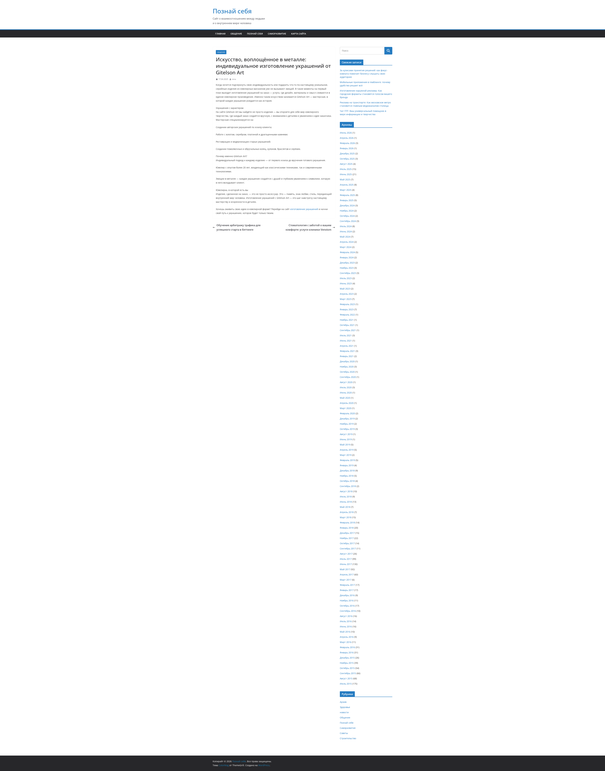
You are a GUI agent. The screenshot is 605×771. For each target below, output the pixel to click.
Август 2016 (346, 616)
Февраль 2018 (347, 522)
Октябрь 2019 (347, 428)
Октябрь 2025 (347, 158)
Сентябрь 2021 (348, 330)
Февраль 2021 (347, 351)
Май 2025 (345, 179)
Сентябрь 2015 (348, 673)
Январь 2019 (347, 465)
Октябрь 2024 (347, 215)
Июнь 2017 (346, 564)
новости (344, 712)
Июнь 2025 (346, 174)
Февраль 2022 (347, 314)
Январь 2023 (347, 309)
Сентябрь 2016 (348, 610)
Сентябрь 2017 (348, 548)
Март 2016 (345, 642)
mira (234, 79)
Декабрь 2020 (347, 361)
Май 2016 (345, 631)
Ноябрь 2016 (347, 600)
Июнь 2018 (346, 501)
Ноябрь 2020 (347, 366)
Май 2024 (345, 236)
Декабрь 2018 (347, 470)
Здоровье (345, 707)
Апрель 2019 (347, 449)
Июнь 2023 (346, 283)
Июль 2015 (346, 683)
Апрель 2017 (347, 574)
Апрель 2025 (347, 184)
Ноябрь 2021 (347, 319)
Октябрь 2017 (347, 543)
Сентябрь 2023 (348, 273)
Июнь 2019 (346, 439)
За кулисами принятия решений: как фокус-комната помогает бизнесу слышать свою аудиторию (364, 73)
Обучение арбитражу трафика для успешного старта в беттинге (238, 228)
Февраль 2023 (347, 304)
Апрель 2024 (347, 241)
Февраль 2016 (347, 647)
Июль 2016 (346, 621)
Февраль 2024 (347, 252)
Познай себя (232, 11)
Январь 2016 (347, 652)
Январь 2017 (347, 590)
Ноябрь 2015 (347, 662)
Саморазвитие (277, 33)
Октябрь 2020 (347, 371)
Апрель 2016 (347, 636)
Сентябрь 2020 (348, 376)
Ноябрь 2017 (347, 538)
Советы (344, 733)
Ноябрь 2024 (347, 210)
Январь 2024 (347, 257)
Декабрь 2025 (347, 153)
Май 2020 (345, 397)
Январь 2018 (347, 527)
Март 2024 (345, 247)
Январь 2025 (347, 200)
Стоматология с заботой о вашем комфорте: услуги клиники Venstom (308, 228)
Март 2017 (345, 579)
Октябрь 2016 (347, 605)
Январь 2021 (347, 356)
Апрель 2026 (347, 137)
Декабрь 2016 (347, 595)
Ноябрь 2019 (347, 423)
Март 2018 (345, 517)
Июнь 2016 (346, 626)
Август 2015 (346, 678)
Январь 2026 (347, 148)
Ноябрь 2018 (347, 475)
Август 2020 (346, 382)
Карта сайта (298, 33)
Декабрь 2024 (347, 205)
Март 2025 (345, 189)
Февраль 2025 (347, 195)
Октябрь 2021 (347, 325)
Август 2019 (346, 434)
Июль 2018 (346, 496)
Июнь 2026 (346, 132)
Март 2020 (345, 408)
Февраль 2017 (347, 584)
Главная (220, 33)
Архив (343, 701)
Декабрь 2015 (347, 657)
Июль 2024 (346, 226)
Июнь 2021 (346, 340)
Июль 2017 (346, 558)
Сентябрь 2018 (348, 486)
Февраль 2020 (347, 413)
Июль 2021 (346, 335)
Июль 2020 (346, 387)
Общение (236, 33)
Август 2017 (346, 553)
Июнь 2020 (346, 392)
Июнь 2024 (346, 231)
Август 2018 (346, 491)
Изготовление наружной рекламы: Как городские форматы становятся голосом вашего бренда (366, 94)
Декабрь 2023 (347, 262)
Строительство (348, 738)
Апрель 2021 (347, 345)
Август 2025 (346, 163)
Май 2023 (345, 288)
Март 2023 (345, 299)
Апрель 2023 (347, 293)
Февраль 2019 (347, 460)
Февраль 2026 (347, 143)
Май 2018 (345, 506)
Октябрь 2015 (347, 668)
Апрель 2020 (347, 402)
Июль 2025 (346, 169)
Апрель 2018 (347, 512)
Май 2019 (345, 444)
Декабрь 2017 (347, 532)
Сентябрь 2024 (348, 221)
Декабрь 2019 (347, 418)
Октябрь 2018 (347, 480)
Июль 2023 (346, 278)
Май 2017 (345, 569)
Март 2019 (345, 454)
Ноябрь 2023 (347, 267)
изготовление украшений (304, 209)
